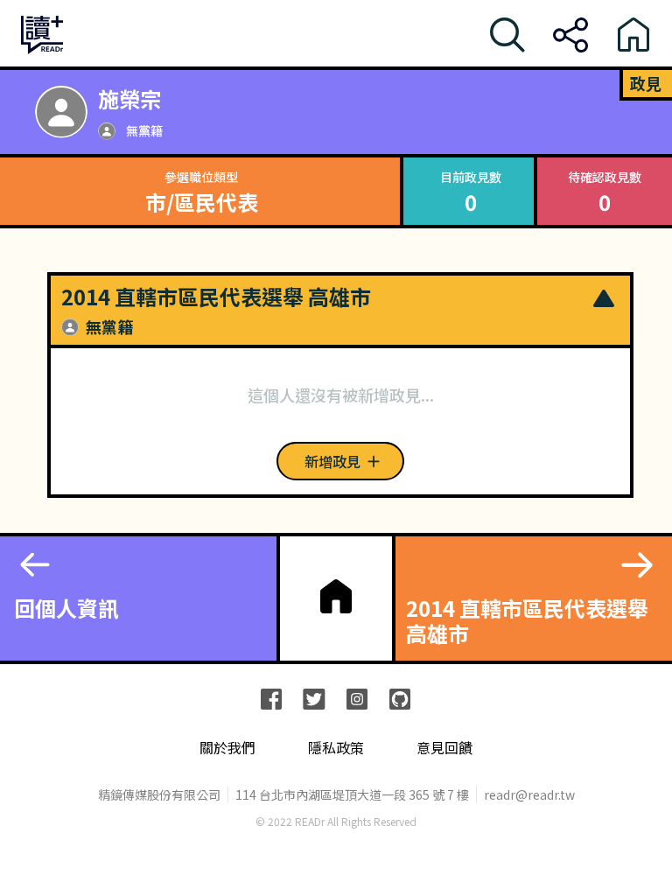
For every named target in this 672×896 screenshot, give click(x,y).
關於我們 (228, 748)
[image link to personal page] (61, 112)
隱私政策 (336, 748)
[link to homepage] (336, 597)
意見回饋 (444, 748)
